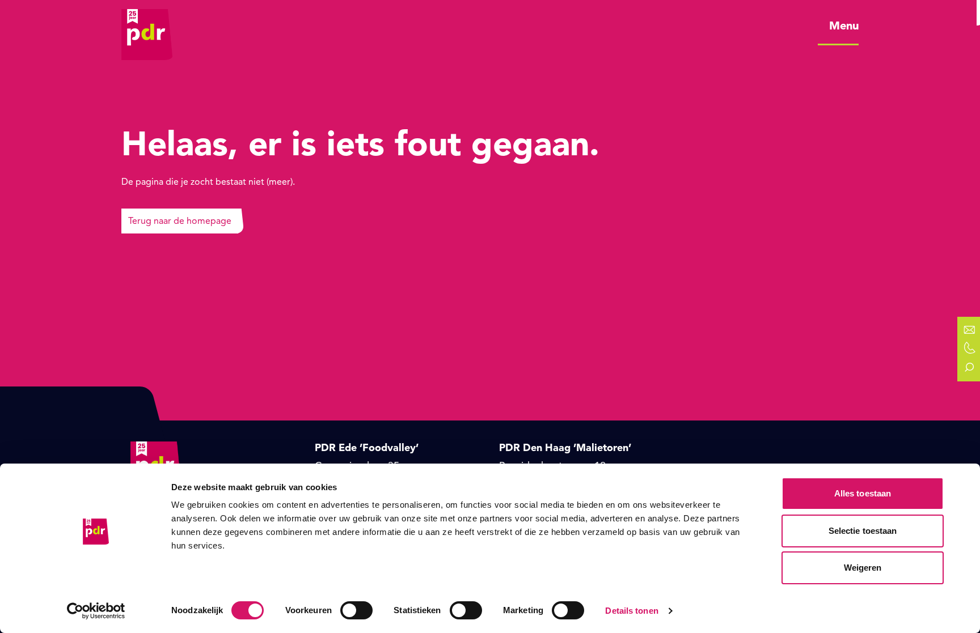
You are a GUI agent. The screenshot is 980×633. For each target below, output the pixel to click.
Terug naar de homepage (179, 221)
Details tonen (631, 610)
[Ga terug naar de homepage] (146, 25)
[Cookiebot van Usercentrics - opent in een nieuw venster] (96, 610)
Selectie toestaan (863, 531)
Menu (844, 26)
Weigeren (863, 567)
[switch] (356, 610)
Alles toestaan (862, 493)
